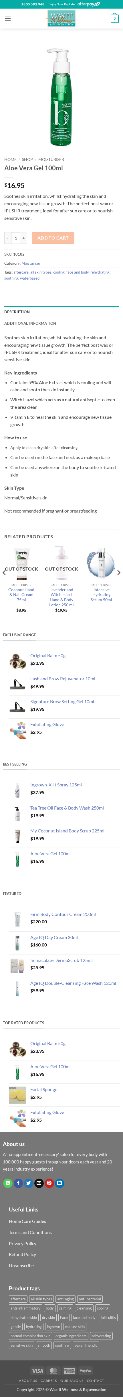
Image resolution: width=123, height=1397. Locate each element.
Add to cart (53, 237)
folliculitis (108, 1317)
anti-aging (65, 1299)
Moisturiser (51, 159)
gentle (16, 1326)
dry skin (48, 1317)
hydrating (34, 1326)
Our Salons (71, 1380)
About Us (28, 1380)
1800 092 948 (32, 4)
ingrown (53, 1326)
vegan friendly (86, 1345)
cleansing (84, 1308)
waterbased (29, 278)
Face (64, 1317)
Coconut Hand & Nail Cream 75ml (21, 594)
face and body (77, 272)
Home (10, 159)
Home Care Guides (27, 1221)
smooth (44, 1345)
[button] (7, 18)
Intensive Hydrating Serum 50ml (101, 594)
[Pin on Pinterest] (49, 1183)
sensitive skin (22, 1345)
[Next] (118, 584)
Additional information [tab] (30, 323)
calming (65, 1308)
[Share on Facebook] (18, 1183)
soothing (11, 278)
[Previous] (4, 584)
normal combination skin (30, 1336)
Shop (27, 159)
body (50, 1308)
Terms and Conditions (30, 1232)
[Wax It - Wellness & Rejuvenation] (61, 19)
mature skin (75, 1326)
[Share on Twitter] (28, 1183)
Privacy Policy (22, 1243)
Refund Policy (22, 1254)
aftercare (21, 272)
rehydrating (100, 272)
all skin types (40, 272)
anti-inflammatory (26, 1308)
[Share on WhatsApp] (8, 1183)
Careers (49, 1380)
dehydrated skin (24, 1317)
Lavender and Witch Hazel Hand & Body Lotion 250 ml (61, 597)
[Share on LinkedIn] (59, 1183)
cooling (59, 272)
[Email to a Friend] (39, 1183)
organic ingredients (71, 1336)
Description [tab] (17, 312)
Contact (95, 1380)
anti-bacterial (90, 1299)
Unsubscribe (21, 1265)
